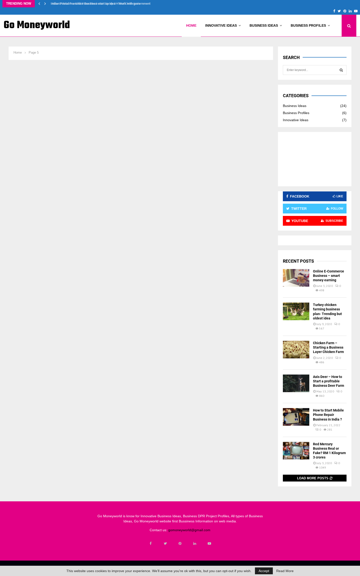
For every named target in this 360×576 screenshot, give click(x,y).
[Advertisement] (315, 159)
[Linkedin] (195, 543)
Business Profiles (308, 25)
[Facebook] (151, 543)
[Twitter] (165, 543)
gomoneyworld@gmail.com (189, 530)
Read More (285, 571)
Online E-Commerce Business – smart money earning (328, 275)
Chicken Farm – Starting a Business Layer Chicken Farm (328, 347)
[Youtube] (209, 543)
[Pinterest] (180, 543)
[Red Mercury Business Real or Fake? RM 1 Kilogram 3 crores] (296, 450)
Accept (264, 571)
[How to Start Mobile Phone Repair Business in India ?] (296, 417)
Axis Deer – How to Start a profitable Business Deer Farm (328, 381)
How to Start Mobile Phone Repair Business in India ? (328, 414)
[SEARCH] (341, 70)
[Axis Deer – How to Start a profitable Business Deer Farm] (296, 383)
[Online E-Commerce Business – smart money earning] (296, 278)
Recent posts (298, 261)
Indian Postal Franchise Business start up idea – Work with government (99, 3)
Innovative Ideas (221, 25)
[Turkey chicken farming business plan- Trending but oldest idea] (296, 311)
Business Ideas (264, 25)
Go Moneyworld (37, 25)
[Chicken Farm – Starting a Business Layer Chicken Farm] (296, 349)
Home (191, 25)
